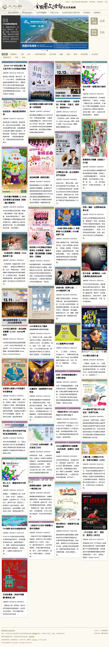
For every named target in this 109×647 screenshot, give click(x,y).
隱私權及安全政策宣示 (8, 630)
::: (2, 1)
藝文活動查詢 (13, 13)
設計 (29, 54)
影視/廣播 (84, 54)
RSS (106, 2)
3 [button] (47, 50)
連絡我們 (100, 2)
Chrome (34, 640)
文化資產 (94, 54)
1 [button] (42, 50)
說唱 (75, 54)
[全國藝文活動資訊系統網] (54, 6)
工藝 (22, 54)
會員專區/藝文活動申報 (71, 13)
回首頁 (67, 2)
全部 (4, 54)
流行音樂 (52, 54)
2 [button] (44, 50)
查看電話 (31, 636)
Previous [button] (4, 32)
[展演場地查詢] (99, 32)
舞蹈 (68, 54)
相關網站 (97, 13)
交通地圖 (34, 633)
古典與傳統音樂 (40, 54)
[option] (45, 32)
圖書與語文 (7, 57)
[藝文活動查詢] (99, 21)
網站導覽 (92, 2)
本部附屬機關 (41, 13)
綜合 (23, 57)
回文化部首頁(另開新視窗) (80, 2)
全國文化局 (54, 13)
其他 (16, 57)
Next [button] (85, 32)
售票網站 (86, 13)
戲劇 (61, 54)
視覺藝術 (13, 54)
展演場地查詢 (27, 13)
